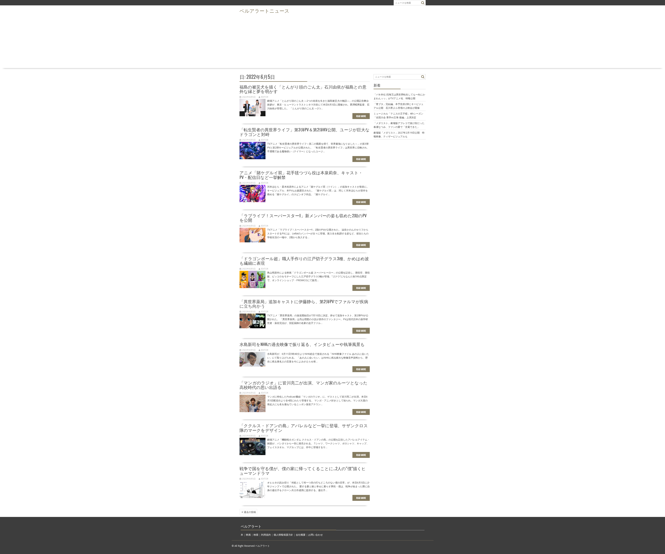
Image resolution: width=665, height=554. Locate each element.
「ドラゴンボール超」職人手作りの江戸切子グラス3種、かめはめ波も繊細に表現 (304, 260)
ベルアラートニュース (264, 10)
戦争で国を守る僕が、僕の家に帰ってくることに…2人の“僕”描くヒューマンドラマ (303, 470)
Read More (361, 116)
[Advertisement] (332, 41)
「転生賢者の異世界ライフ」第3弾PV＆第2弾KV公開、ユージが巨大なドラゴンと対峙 (305, 131)
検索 (256, 534)
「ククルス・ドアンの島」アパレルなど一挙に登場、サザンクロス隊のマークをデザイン (304, 427)
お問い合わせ (315, 534)
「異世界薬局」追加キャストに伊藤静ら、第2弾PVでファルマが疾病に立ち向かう (304, 303)
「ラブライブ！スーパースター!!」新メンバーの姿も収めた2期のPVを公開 (303, 217)
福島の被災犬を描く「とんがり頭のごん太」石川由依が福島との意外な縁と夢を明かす (303, 88)
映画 (248, 534)
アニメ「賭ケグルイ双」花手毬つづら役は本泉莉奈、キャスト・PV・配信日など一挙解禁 (301, 174)
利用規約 (266, 534)
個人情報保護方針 (283, 534)
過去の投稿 (250, 512)
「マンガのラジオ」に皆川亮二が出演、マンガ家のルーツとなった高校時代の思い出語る (303, 384)
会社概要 (300, 534)
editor (264, 96)
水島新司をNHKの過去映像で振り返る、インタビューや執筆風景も (302, 344)
